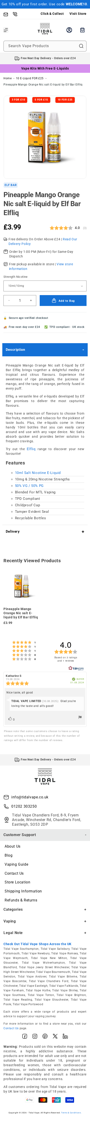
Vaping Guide (16, 864)
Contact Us (14, 873)
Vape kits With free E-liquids (45, 68)
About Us (13, 846)
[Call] (17, 14)
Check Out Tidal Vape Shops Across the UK (37, 944)
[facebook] (24, 1037)
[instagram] (35, 1037)
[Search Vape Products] (81, 46)
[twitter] (55, 1037)
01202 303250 (24, 806)
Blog (8, 855)
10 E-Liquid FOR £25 (30, 78)
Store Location (17, 882)
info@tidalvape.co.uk (29, 797)
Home (7, 78)
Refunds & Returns (21, 900)
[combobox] (45, 46)
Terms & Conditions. (71, 1113)
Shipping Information (23, 891)
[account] (69, 30)
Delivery (13, 531)
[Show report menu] (80, 718)
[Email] (8, 14)
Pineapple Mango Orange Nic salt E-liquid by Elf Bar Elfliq (43, 84)
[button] (6, 30)
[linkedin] (65, 1037)
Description (15, 350)
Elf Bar (11, 185)
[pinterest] (45, 1037)
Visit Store (78, 13)
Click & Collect (52, 13)
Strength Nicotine (15, 276)
